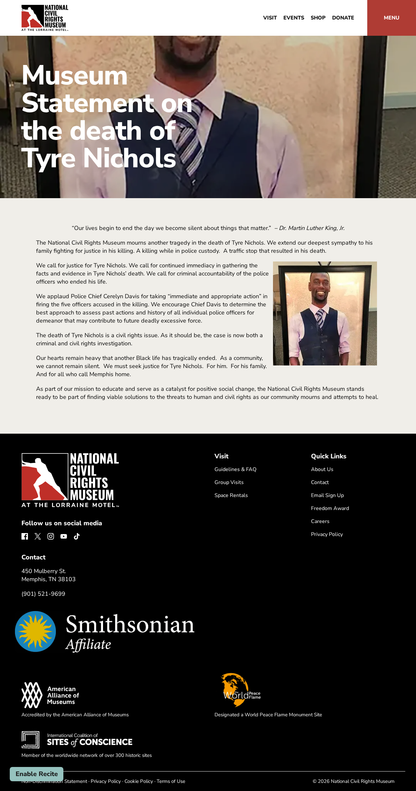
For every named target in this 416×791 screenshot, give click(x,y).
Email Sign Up (327, 495)
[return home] (45, 9)
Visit (270, 18)
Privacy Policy (327, 534)
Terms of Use (171, 781)
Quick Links (328, 456)
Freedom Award (330, 508)
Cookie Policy (138, 781)
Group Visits (229, 482)
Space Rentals (231, 495)
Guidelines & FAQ (235, 469)
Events (293, 18)
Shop (318, 18)
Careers (320, 521)
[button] (391, 18)
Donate (343, 18)
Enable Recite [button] (37, 774)
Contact (320, 482)
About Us (322, 469)
